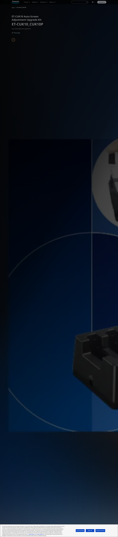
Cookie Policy (31, 534)
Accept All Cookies (100, 530)
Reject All (90, 530)
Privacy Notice (40, 534)
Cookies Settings (80, 530)
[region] (59, 530)
